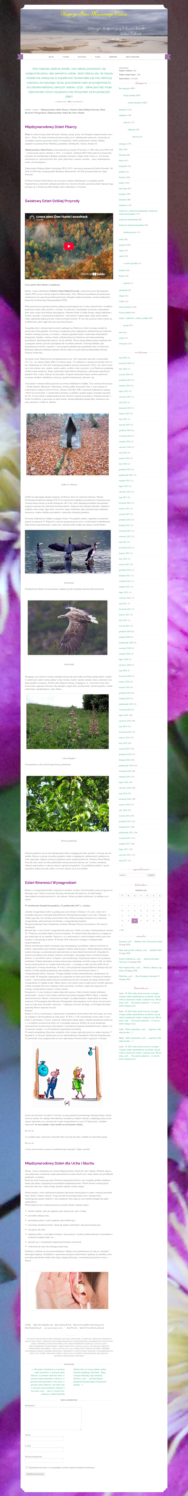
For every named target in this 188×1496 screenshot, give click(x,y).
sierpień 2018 (124, 776)
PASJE (97, 57)
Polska (121, 275)
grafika (122, 171)
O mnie (66, 57)
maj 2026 (123, 357)
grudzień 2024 (125, 430)
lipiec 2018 (123, 782)
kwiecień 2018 (125, 799)
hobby (121, 182)
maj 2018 (123, 793)
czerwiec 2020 (125, 664)
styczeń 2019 (124, 748)
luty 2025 (123, 419)
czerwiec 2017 (125, 854)
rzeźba (121, 301)
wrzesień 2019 (125, 709)
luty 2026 (123, 368)
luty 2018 (123, 810)
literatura (86, 1339)
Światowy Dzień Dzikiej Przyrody (69, 1356)
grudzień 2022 (125, 519)
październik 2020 (126, 642)
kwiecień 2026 (125, 363)
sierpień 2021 (124, 586)
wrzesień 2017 (125, 838)
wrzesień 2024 (125, 435)
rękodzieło (123, 290)
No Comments (76, 102)
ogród (121, 256)
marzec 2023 (124, 508)
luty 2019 (123, 743)
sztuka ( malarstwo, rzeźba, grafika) (134, 318)
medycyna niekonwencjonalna (131, 225)
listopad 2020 (124, 637)
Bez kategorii (132, 57)
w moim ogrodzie (130, 263)
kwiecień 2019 (125, 732)
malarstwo (123, 205)
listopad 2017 (124, 826)
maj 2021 (123, 603)
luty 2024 (123, 463)
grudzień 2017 (125, 821)
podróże (122, 270)
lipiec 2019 (123, 715)
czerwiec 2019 (125, 720)
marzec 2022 (124, 553)
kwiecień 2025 (125, 407)
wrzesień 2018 (125, 771)
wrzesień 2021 (125, 581)
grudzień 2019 (125, 692)
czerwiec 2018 (125, 787)
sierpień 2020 (124, 653)
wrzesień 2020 (125, 648)
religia (121, 295)
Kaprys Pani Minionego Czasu (94, 13)
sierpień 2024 (124, 441)
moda (121, 239)
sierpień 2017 (124, 843)
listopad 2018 (124, 759)
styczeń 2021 (124, 625)
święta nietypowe (33, 1341)
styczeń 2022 (124, 564)
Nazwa (28, 1434)
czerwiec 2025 (125, 396)
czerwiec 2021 (125, 597)
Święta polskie (129, 95)
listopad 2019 (124, 698)
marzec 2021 (124, 614)
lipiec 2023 (123, 486)
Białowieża (68, 1341)
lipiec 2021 (123, 592)
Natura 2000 (95, 1346)
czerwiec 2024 (125, 447)
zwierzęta (47, 1341)
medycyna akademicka (102, 1339)
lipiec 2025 (123, 391)
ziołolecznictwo (129, 232)
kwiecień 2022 (125, 547)
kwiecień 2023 (125, 502)
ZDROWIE (113, 57)
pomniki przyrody (93, 1349)
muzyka (122, 244)
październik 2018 (126, 765)
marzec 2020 (124, 681)
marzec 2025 (124, 413)
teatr (121, 332)
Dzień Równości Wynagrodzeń (87, 1341)
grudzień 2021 (125, 569)
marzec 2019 (124, 737)
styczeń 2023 (124, 514)
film (120, 149)
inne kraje (75, 1339)
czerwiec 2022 (125, 536)
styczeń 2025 (124, 424)
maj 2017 (123, 860)
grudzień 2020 (125, 631)
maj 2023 (123, 497)
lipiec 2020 (123, 659)
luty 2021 (123, 620)
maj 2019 (123, 726)
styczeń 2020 (124, 687)
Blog (51, 57)
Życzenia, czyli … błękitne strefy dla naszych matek (140, 941)
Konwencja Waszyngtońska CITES (52, 1344)
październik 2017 (126, 832)
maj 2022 (123, 542)
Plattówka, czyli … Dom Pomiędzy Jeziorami (138, 976)
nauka (121, 250)
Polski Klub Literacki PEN (72, 1349)
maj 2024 (123, 452)
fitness (121, 160)
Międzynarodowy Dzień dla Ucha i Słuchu (88, 1344)
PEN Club (56, 1349)
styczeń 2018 (124, 815)
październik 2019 (126, 704)
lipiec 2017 (123, 849)
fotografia (123, 166)
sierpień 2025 (124, 385)
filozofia (122, 154)
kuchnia (122, 194)
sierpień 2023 (124, 480)
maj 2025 (123, 402)
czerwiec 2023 (125, 491)
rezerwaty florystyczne (75, 1351)
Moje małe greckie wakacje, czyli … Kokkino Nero (140, 950)
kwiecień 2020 (125, 676)
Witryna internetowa (33, 1456)
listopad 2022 (124, 525)
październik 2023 (126, 475)
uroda (121, 338)
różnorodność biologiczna (95, 1353)
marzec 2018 (124, 804)
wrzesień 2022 (125, 530)
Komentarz (30, 1405)
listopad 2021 (124, 575)
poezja (126, 325)
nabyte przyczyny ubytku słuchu (73, 1346)
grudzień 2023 (125, 469)
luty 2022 (123, 558)
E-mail (28, 1445)
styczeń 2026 (124, 374)
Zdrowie (126, 122)
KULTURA (82, 57)
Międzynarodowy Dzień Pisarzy (43, 1346)
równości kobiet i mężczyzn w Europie (64, 1353)
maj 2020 (123, 670)
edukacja (122, 115)
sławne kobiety (125, 306)
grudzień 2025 (125, 380)
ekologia (66, 1339)
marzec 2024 (124, 458)
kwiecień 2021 (125, 609)
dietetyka (122, 109)
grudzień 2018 (125, 754)
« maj (121, 929)
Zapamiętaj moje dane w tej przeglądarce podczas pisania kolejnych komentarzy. (61, 1467)
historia (122, 177)
